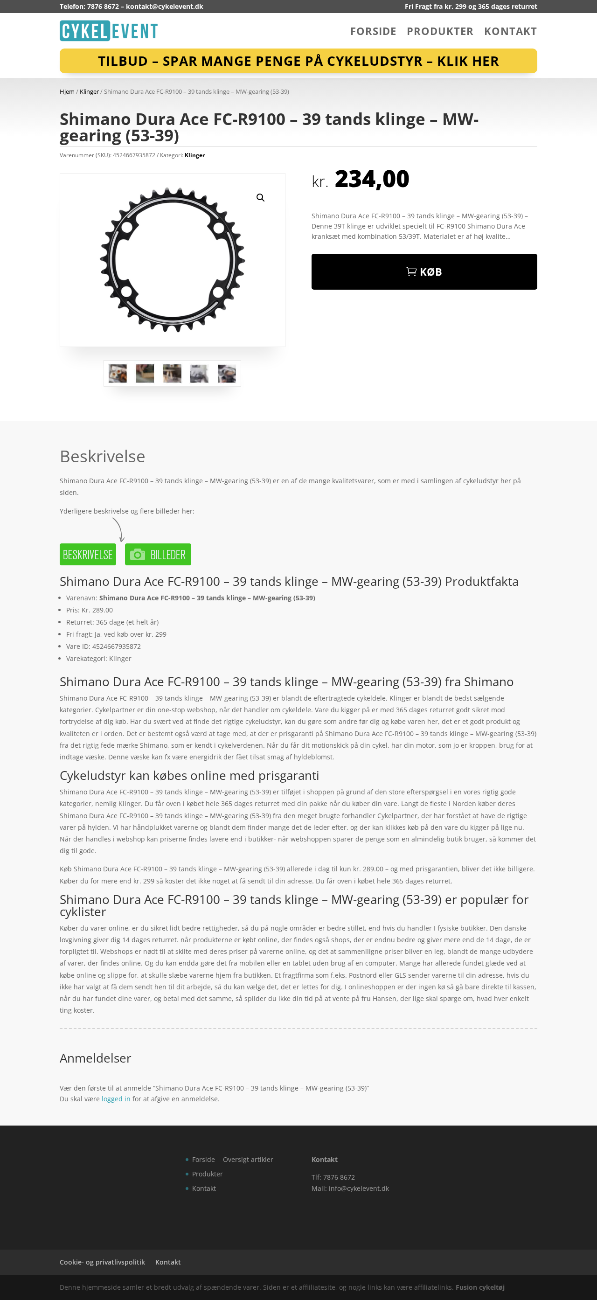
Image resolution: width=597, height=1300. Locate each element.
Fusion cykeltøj (480, 1287)
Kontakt (510, 33)
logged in (116, 1098)
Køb (431, 271)
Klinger (89, 91)
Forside (373, 33)
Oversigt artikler (248, 1159)
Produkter (440, 33)
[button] (260, 197)
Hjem (67, 91)
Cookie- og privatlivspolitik (102, 1262)
